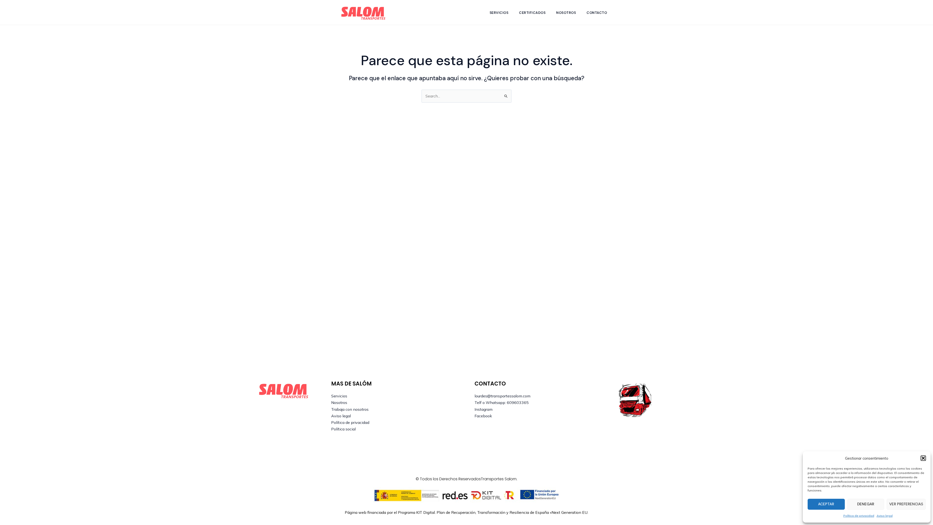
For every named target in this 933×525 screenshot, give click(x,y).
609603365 (518, 402)
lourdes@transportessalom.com (502, 396)
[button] (923, 458)
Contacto (597, 12)
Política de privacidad (858, 515)
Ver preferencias (906, 504)
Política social (343, 429)
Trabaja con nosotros (350, 409)
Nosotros (566, 12)
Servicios (499, 12)
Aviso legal (885, 515)
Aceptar (826, 504)
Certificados (532, 12)
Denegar (865, 504)
